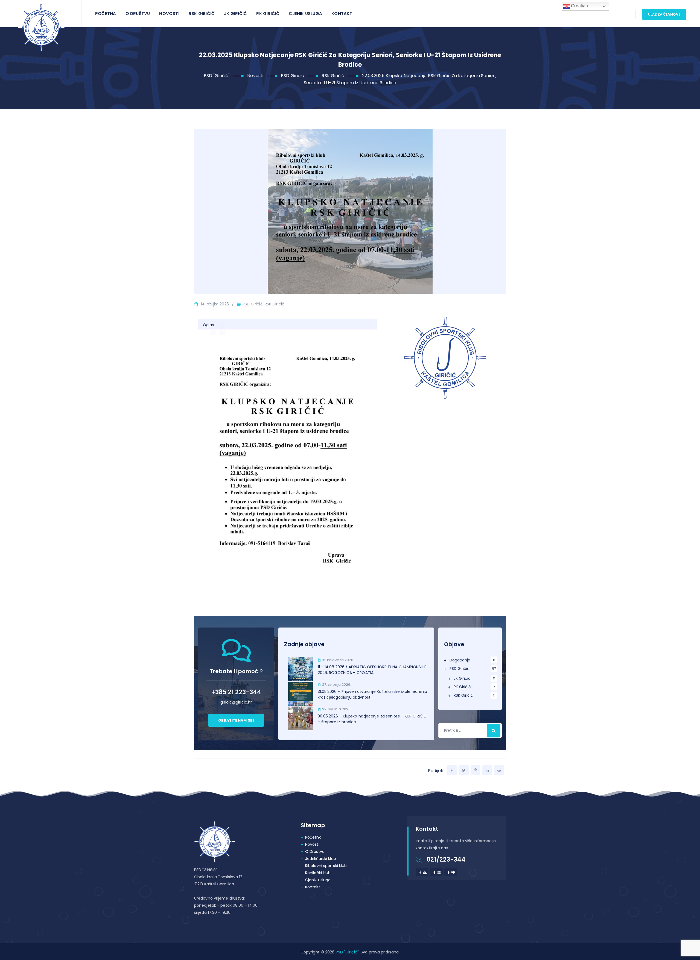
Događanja (460, 660)
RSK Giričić (202, 13)
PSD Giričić (460, 668)
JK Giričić (235, 13)
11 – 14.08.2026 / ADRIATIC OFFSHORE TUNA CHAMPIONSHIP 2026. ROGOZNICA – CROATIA (372, 669)
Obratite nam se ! (236, 720)
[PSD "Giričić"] (41, 27)
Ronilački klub (318, 873)
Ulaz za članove (664, 14)
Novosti (169, 13)
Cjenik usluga (305, 13)
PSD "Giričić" (347, 952)
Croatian (579, 6)
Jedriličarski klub (320, 858)
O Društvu (138, 13)
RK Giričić (267, 13)
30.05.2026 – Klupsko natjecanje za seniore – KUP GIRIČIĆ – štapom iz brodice (372, 719)
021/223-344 (446, 859)
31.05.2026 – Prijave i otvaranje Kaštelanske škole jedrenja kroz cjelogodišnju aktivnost (372, 694)
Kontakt (341, 13)
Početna (105, 13)
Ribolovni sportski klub (326, 865)
